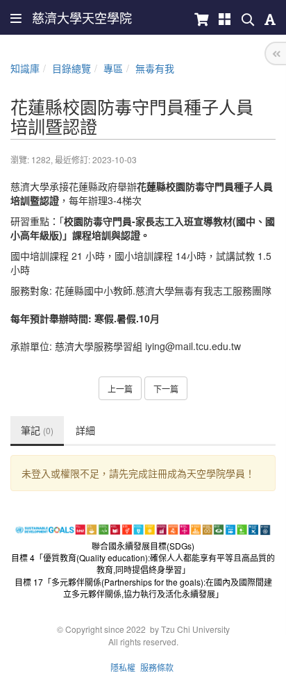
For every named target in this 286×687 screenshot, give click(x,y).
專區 (113, 68)
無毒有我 (154, 68)
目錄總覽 (71, 68)
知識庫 (25, 68)
